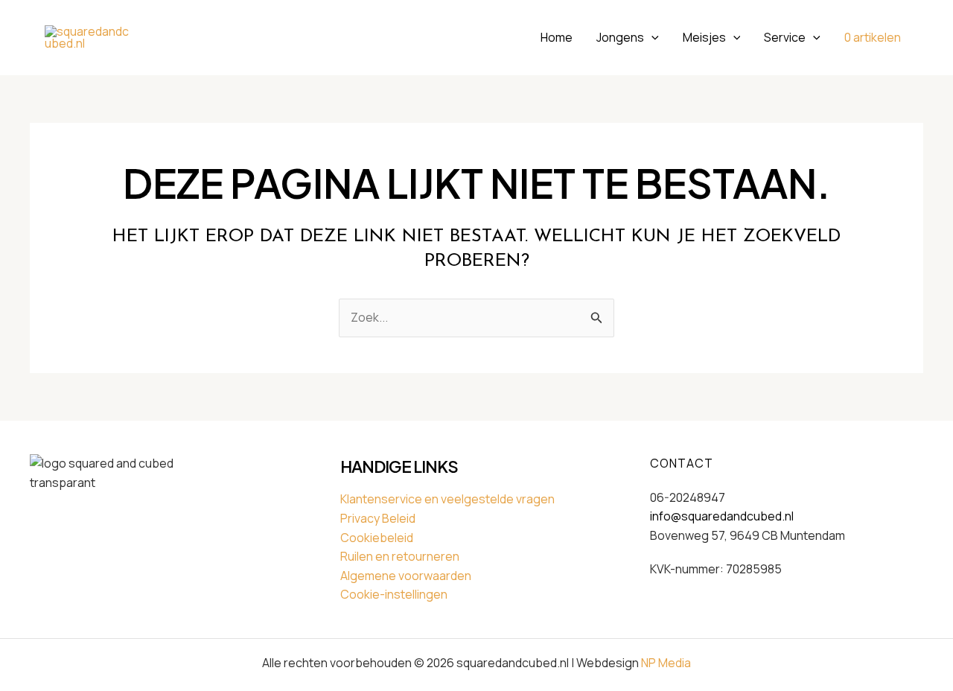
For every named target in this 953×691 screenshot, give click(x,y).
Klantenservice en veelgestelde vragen (447, 499)
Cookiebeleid (376, 537)
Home (557, 37)
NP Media (666, 663)
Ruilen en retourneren (399, 556)
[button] (651, 37)
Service (785, 37)
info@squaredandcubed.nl (722, 516)
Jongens (620, 37)
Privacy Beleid (377, 518)
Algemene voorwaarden (405, 575)
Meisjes (704, 37)
